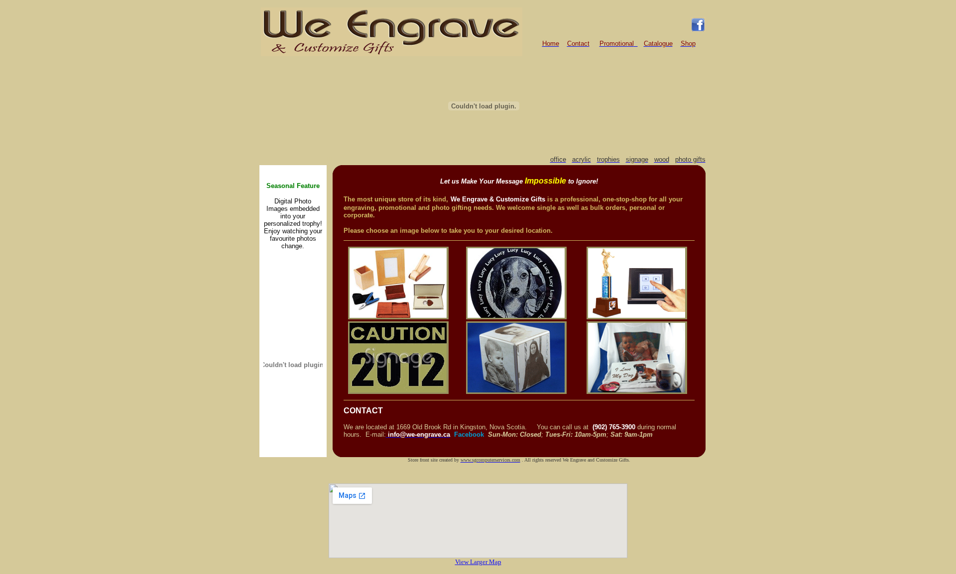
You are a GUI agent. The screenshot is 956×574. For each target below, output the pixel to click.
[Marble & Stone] (516, 316)
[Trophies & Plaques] (637, 316)
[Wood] (516, 391)
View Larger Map (478, 562)
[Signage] (398, 391)
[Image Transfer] (637, 391)
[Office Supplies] (398, 316)
